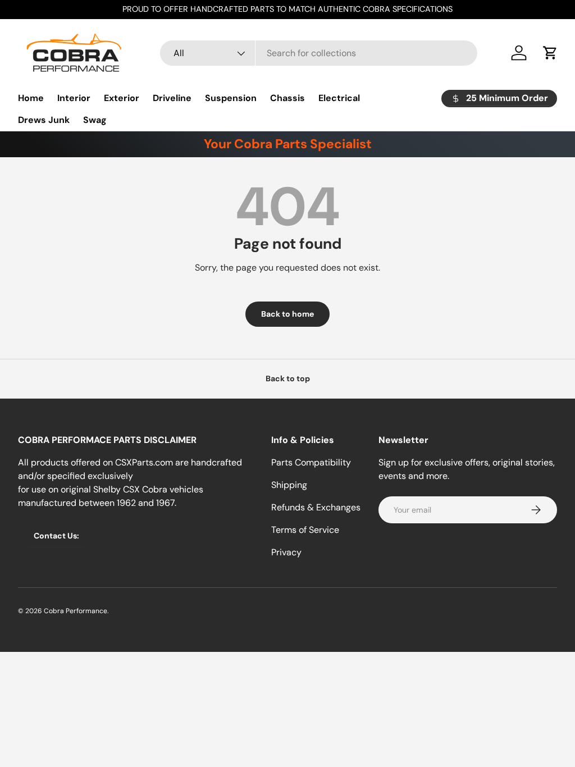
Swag (95, 120)
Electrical (339, 98)
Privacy (286, 552)
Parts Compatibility (311, 462)
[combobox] (318, 53)
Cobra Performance (75, 610)
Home (31, 98)
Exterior (121, 98)
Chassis (287, 98)
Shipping (289, 485)
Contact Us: (56, 536)
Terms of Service (305, 530)
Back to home (287, 314)
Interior (73, 98)
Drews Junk (44, 120)
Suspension (231, 98)
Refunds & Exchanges (315, 507)
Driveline (172, 98)
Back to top (288, 378)
